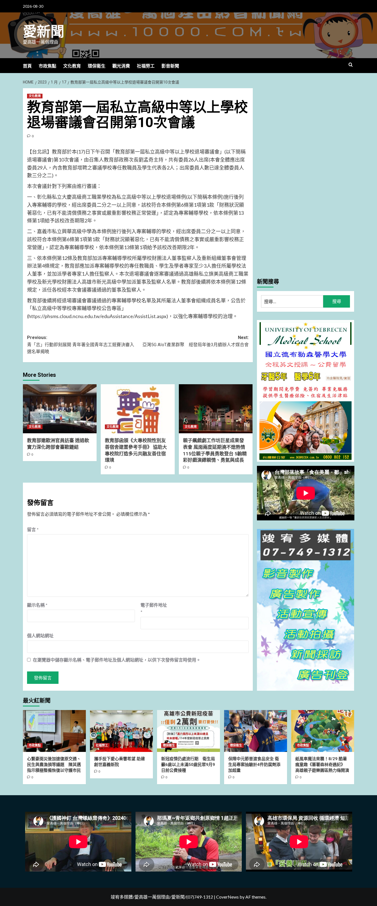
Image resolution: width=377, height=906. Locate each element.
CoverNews (227, 896)
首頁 (27, 66)
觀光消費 (121, 66)
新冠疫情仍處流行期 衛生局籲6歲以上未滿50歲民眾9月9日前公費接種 (188, 764)
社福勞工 (146, 66)
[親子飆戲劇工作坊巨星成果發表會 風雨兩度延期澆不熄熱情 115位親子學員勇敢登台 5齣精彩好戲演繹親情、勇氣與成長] (216, 408)
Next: (195, 341)
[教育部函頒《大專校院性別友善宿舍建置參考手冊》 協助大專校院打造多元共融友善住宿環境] (137, 408)
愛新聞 (43, 32)
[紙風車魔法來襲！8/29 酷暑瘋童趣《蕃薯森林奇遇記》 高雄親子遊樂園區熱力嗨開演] (322, 731)
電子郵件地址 (153, 608)
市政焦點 (47, 66)
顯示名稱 (37, 604)
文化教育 (72, 66)
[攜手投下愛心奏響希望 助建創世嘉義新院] (121, 731)
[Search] (350, 65)
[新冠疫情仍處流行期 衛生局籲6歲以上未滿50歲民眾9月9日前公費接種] (188, 731)
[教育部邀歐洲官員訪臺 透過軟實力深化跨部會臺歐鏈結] (60, 408)
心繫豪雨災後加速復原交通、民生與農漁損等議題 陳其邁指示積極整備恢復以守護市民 (54, 764)
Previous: (80, 344)
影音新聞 (170, 66)
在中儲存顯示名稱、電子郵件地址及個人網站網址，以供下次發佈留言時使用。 (117, 659)
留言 (33, 529)
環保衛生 (96, 66)
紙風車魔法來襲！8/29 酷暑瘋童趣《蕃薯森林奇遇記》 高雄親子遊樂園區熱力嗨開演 (322, 764)
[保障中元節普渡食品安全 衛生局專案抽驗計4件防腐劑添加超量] (255, 731)
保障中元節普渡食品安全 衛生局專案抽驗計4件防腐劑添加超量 (254, 764)
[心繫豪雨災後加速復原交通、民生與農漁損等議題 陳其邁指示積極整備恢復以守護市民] (54, 731)
